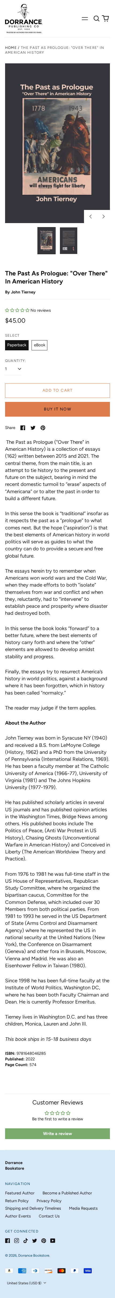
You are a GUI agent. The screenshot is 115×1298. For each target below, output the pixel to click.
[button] (96, 18)
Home (11, 48)
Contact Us (49, 1216)
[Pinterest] (43, 1240)
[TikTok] (25, 1240)
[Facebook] (7, 1240)
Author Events (18, 1216)
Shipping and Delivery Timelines (33, 1208)
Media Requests (83, 1208)
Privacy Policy (49, 1200)
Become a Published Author (67, 1193)
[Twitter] (34, 1240)
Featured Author (19, 1193)
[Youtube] (52, 1240)
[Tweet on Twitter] (33, 427)
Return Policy (17, 1200)
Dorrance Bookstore (33, 1255)
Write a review (57, 1133)
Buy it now (57, 409)
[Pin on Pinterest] (42, 427)
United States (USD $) (24, 1283)
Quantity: (15, 361)
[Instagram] (16, 1240)
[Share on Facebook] (22, 427)
